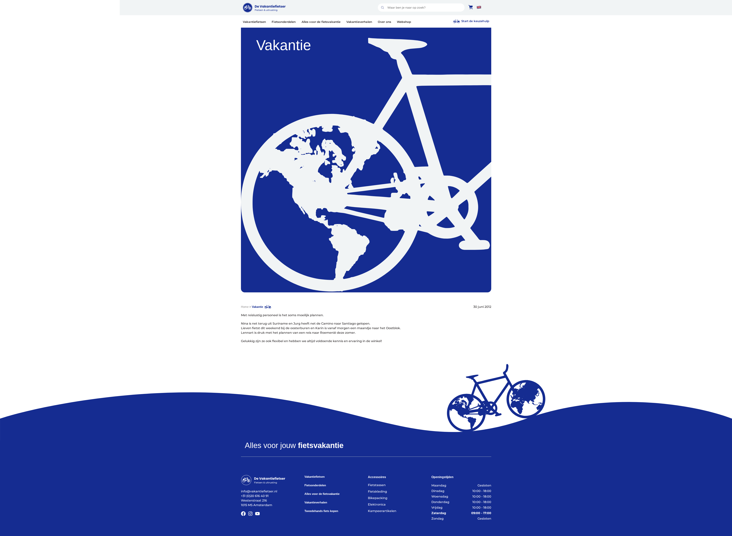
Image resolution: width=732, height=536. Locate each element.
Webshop (404, 22)
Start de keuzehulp (475, 21)
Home (245, 306)
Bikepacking (377, 498)
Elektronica (377, 504)
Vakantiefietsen (254, 22)
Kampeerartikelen (382, 511)
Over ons (384, 22)
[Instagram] (250, 513)
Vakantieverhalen (359, 22)
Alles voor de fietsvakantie (321, 22)
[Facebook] (243, 513)
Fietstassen (377, 485)
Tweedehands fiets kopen (321, 511)
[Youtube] (257, 513)
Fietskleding (377, 491)
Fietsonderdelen (284, 22)
